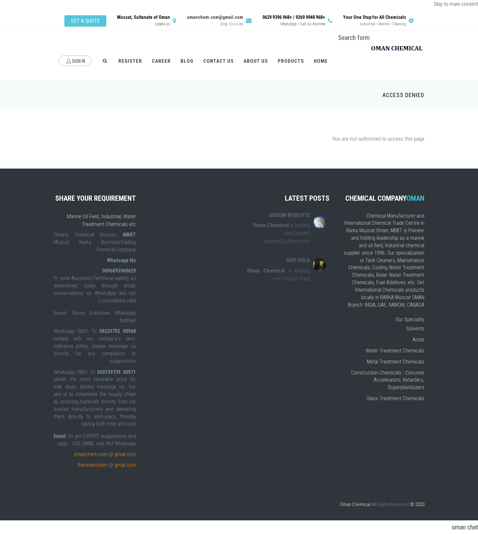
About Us (256, 61)
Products (291, 61)
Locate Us (162, 24)
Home (321, 61)
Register (130, 61)
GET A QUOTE (85, 21)
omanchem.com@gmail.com (215, 17)
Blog (186, 61)
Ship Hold (298, 260)
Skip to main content (456, 4)
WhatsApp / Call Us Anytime (302, 24)
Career (161, 61)
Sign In (78, 61)
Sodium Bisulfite (289, 215)
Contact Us (218, 61)
